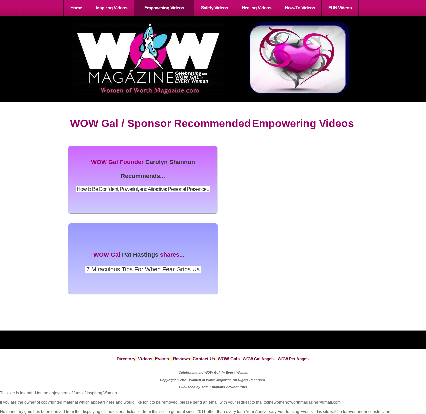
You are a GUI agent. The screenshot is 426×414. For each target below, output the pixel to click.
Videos (145, 358)
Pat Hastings (140, 254)
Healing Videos (256, 7)
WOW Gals (229, 358)
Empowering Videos (164, 7)
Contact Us (204, 358)
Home (76, 7)
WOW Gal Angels (259, 359)
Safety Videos (214, 7)
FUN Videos (340, 7)
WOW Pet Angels (294, 359)
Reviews (181, 358)
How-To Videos (300, 7)
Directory (126, 358)
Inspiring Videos (111, 7)
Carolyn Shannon (170, 162)
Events (162, 358)
